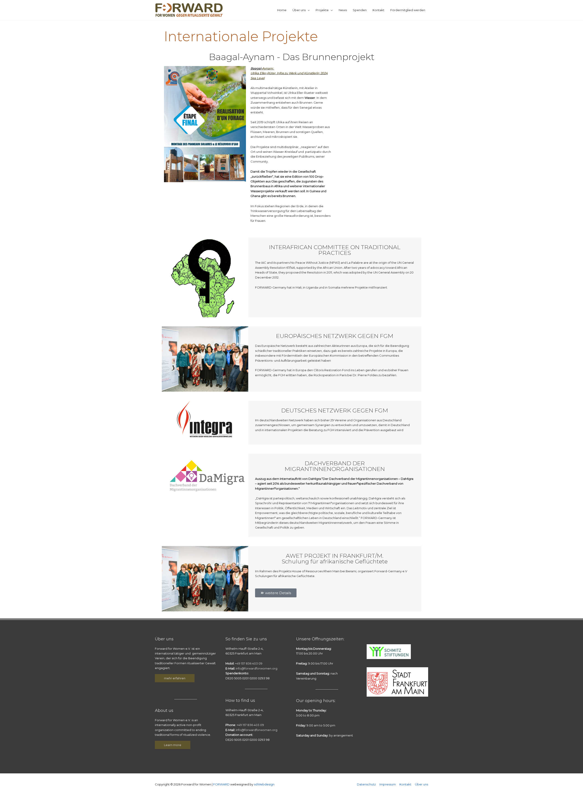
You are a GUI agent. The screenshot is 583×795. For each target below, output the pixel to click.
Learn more (172, 745)
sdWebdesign (264, 784)
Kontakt (378, 10)
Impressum (387, 784)
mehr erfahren (174, 678)
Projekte (322, 10)
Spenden (360, 10)
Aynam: (268, 68)
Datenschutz (366, 784)
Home (281, 10)
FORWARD (221, 784)
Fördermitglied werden (407, 10)
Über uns (299, 10)
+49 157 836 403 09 (248, 663)
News (343, 10)
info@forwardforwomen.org (256, 668)
